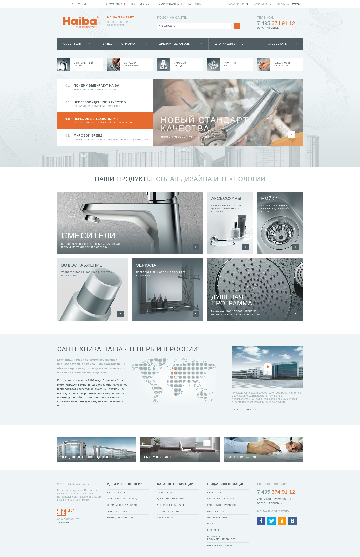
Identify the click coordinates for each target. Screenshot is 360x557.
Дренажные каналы (175, 43)
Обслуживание (217, 517)
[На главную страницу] (81, 22)
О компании (114, 4)
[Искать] (237, 26)
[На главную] (73, 4)
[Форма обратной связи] (79, 4)
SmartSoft (64, 522)
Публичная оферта (220, 545)
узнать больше (242, 409)
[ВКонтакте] (292, 521)
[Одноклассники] (282, 521)
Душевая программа (119, 43)
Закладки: (261, 4)
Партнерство (216, 511)
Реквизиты (214, 492)
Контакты (213, 530)
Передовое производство (125, 499)
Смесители (72, 43)
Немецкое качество (120, 517)
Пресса (212, 524)
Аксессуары (278, 43)
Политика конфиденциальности (222, 537)
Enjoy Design (116, 492)
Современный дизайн (122, 505)
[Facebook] (261, 521)
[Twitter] (272, 521)
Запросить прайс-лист (222, 505)
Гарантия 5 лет (117, 511)
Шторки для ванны (229, 43)
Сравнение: (237, 4)
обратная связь (268, 28)
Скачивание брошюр (221, 499)
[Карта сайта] (85, 4)
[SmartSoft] (67, 511)
